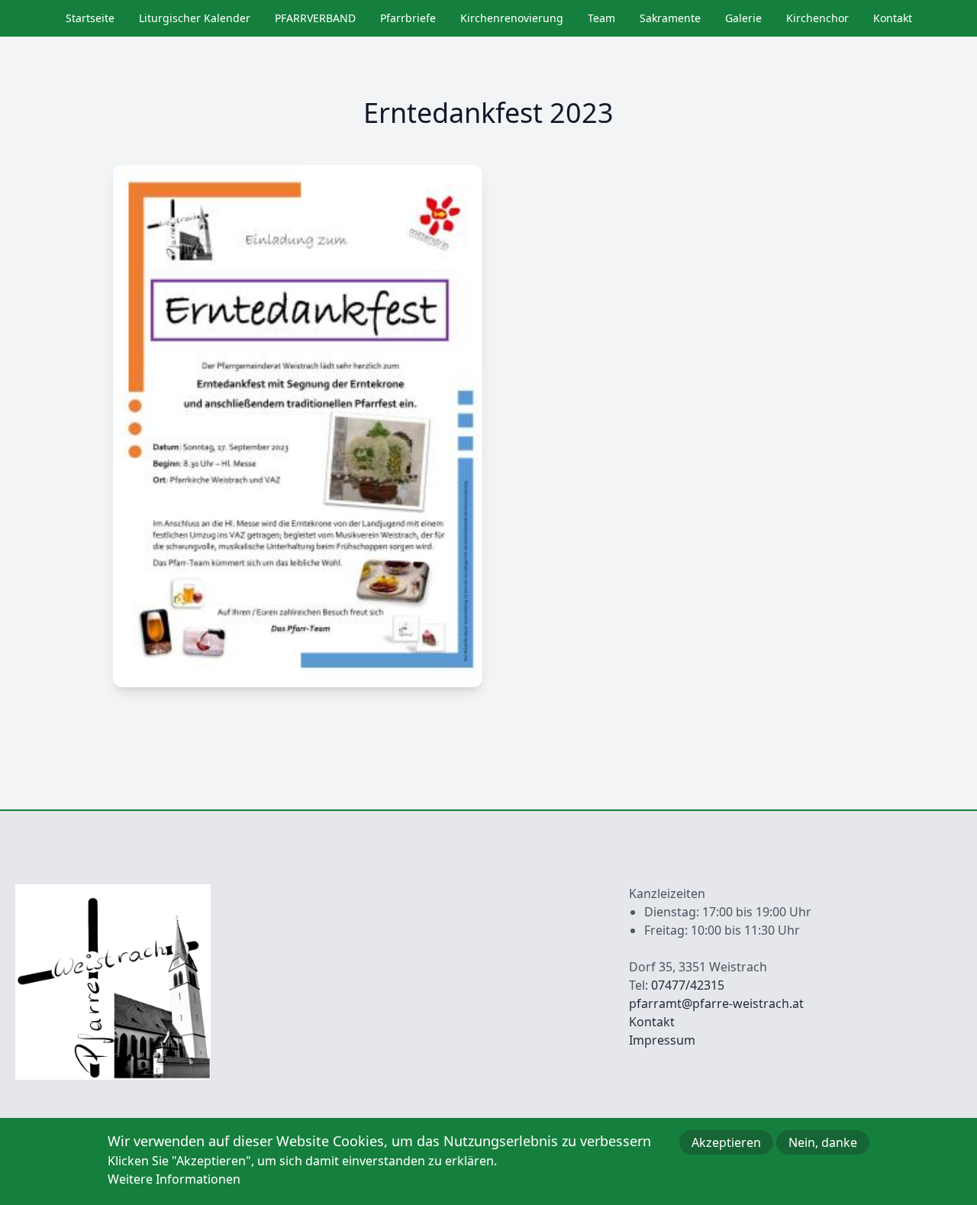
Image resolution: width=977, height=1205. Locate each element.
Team (601, 18)
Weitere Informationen (174, 1179)
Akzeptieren (726, 1142)
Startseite (90, 18)
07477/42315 (687, 985)
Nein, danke (822, 1142)
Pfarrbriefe (408, 18)
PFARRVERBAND (315, 18)
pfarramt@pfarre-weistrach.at (716, 1003)
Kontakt (892, 18)
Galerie (743, 18)
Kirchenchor (817, 18)
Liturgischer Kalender (194, 18)
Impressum (662, 1040)
